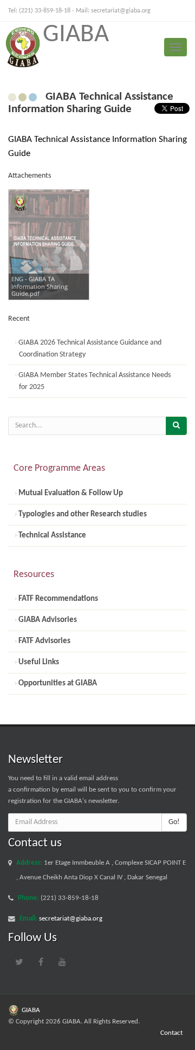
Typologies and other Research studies (82, 514)
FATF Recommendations (57, 598)
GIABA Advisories (47, 619)
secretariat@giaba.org (121, 11)
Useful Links (38, 662)
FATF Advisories (43, 641)
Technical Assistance (51, 535)
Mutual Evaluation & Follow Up (70, 493)
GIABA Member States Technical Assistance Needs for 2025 (94, 381)
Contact (171, 1033)
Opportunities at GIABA (57, 683)
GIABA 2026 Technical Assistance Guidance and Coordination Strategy (89, 349)
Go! (174, 822)
